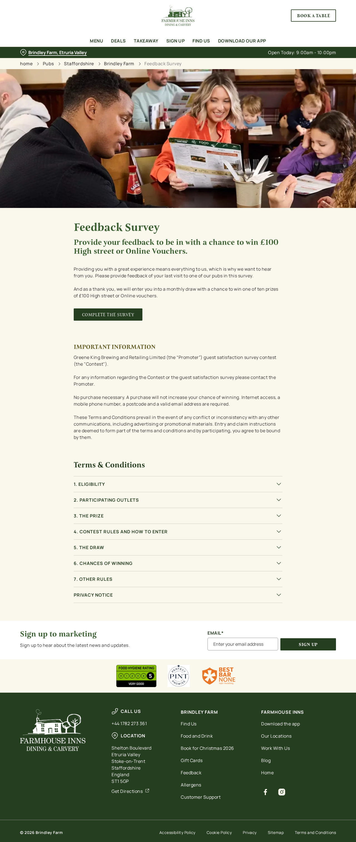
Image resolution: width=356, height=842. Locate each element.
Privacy (250, 832)
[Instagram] (282, 792)
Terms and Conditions (315, 832)
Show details (289, 62)
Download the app (280, 724)
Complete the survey (108, 314)
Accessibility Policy (177, 832)
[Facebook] (265, 792)
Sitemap (276, 832)
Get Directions (127, 791)
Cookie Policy (219, 832)
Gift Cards (191, 760)
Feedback (191, 773)
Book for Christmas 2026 (207, 748)
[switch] (160, 62)
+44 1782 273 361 (129, 723)
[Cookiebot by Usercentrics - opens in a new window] (36, 63)
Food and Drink (197, 736)
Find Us (189, 724)
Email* (215, 633)
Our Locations (276, 736)
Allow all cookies (309, 14)
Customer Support (201, 797)
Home (267, 773)
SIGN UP (308, 644)
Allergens (191, 785)
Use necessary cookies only (310, 33)
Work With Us (275, 748)
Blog (266, 760)
